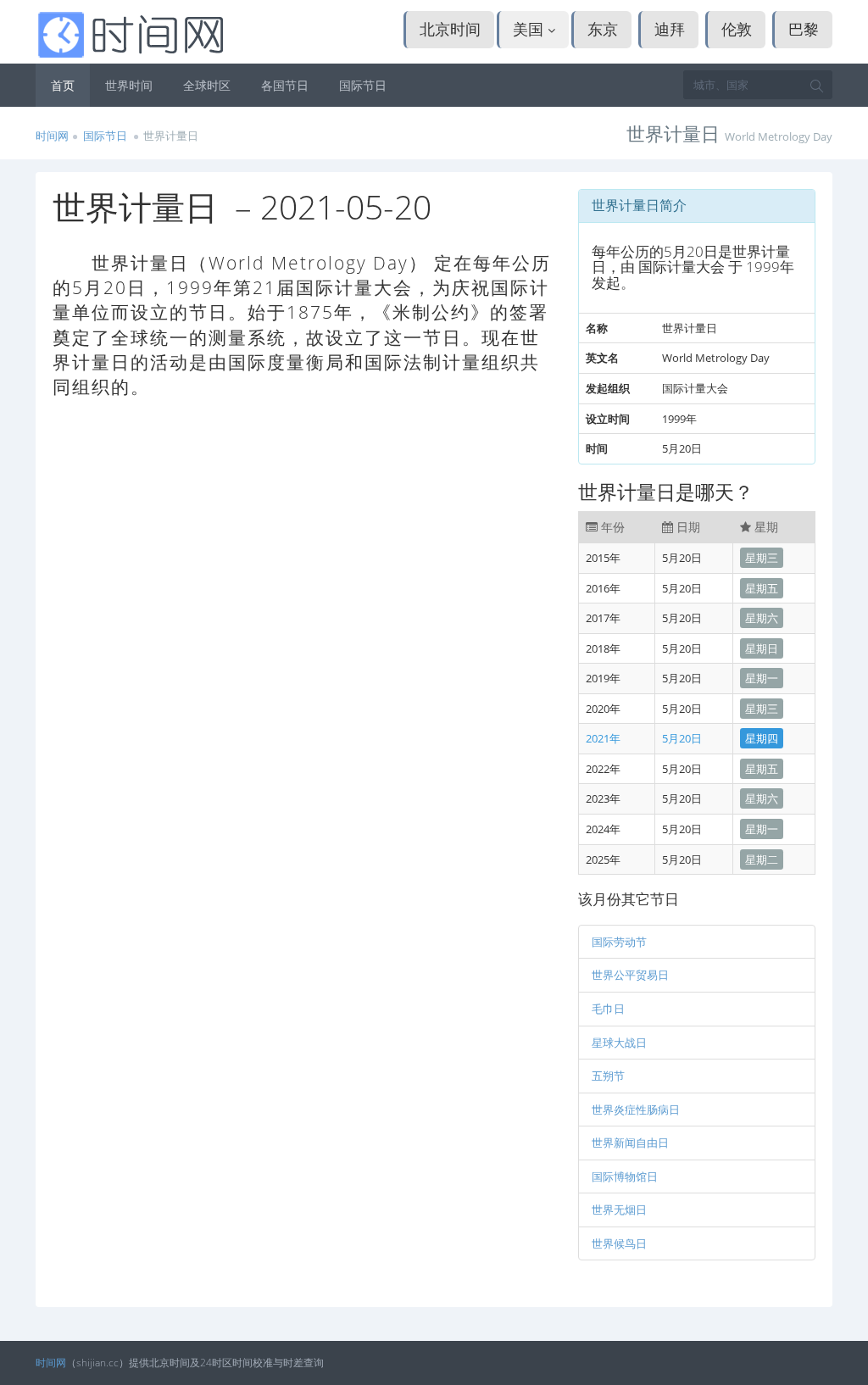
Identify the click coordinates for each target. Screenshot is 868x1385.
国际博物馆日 (625, 1176)
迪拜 (669, 29)
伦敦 (736, 29)
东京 (602, 29)
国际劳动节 (619, 941)
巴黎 (803, 29)
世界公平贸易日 (630, 974)
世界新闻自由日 (630, 1142)
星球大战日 (619, 1042)
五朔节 (608, 1075)
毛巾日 (608, 1008)
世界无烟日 (619, 1209)
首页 (63, 85)
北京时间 (450, 29)
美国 (530, 29)
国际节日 (363, 85)
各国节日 (285, 85)
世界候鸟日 (619, 1243)
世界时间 (129, 85)
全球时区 (207, 85)
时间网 (52, 135)
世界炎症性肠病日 (636, 1109)
